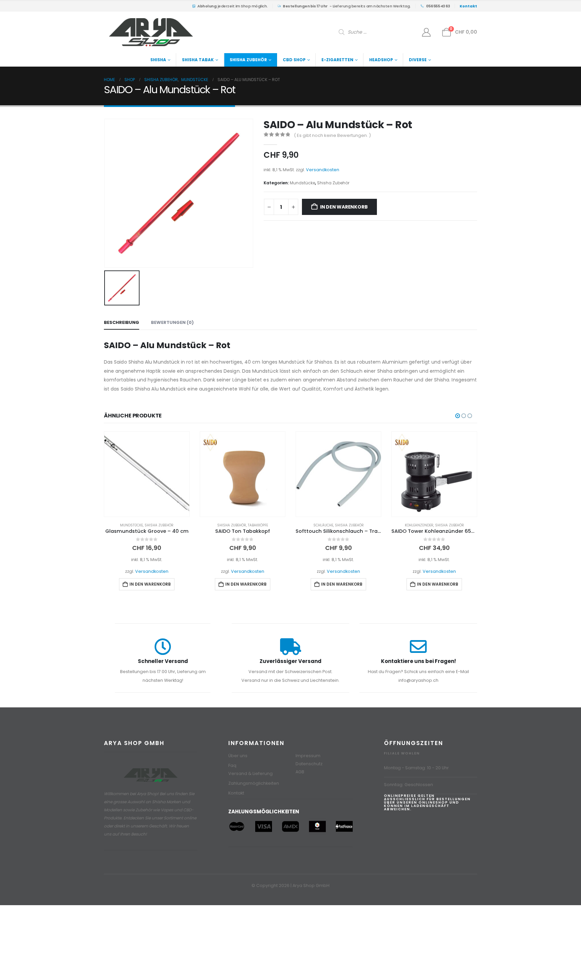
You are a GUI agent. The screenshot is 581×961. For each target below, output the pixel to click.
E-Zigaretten (337, 60)
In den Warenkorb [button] (150, 584)
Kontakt (236, 793)
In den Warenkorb (344, 207)
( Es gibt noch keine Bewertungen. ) (332, 135)
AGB (300, 772)
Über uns (237, 756)
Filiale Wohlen (402, 753)
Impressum (308, 756)
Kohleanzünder (323, 525)
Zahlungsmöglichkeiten (253, 783)
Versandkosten (322, 170)
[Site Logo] (151, 32)
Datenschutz (309, 764)
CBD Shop (294, 60)
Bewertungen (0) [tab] (172, 322)
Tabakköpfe (162, 525)
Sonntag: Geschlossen (408, 784)
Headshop (381, 60)
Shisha (158, 60)
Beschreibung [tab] (121, 322)
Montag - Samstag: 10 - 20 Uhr (416, 768)
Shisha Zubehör (248, 60)
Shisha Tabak (198, 60)
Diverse (418, 60)
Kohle (419, 525)
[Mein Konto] (426, 32)
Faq (232, 765)
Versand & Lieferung (250, 773)
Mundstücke (302, 183)
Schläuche (227, 525)
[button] (458, 416)
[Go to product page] (146, 474)
